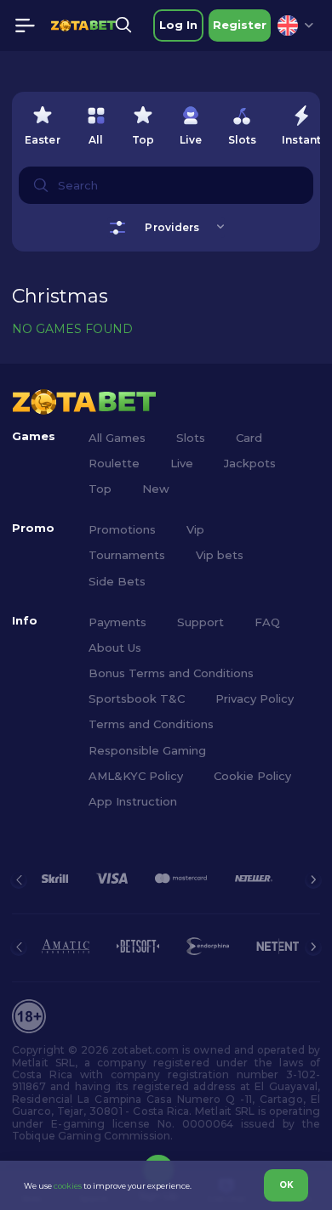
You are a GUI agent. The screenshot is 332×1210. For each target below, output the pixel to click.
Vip (195, 529)
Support (200, 622)
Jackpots (250, 463)
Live (181, 463)
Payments (117, 622)
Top (100, 488)
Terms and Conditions (151, 724)
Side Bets (117, 581)
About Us (115, 647)
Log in (178, 24)
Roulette (114, 463)
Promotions (122, 529)
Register (239, 24)
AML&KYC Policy (136, 776)
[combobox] (295, 25)
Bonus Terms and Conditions (171, 673)
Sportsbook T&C (137, 698)
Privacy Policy (254, 698)
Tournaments (127, 555)
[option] (42, 122)
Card (249, 437)
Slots (190, 437)
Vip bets (219, 555)
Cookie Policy (252, 776)
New (155, 488)
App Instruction (133, 801)
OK (286, 1184)
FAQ (267, 622)
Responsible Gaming (147, 750)
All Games (117, 437)
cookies (68, 1185)
